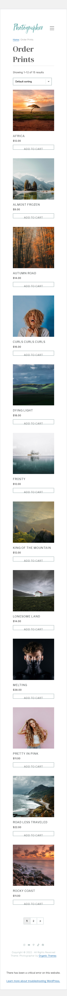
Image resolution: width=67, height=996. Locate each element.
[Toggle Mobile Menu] (50, 28)
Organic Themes (47, 955)
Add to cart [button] (33, 148)
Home (16, 39)
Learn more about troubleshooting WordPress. (33, 980)
